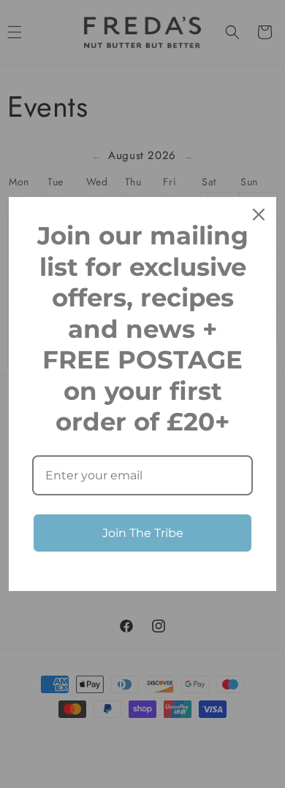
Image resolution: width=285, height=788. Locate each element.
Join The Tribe (142, 533)
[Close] (258, 214)
